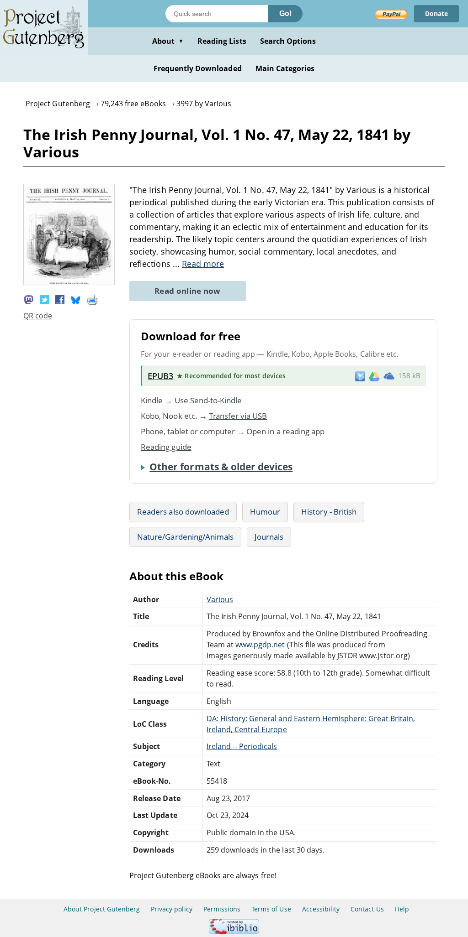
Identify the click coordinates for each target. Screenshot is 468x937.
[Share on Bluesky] (76, 299)
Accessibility (321, 909)
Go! (285, 13)
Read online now (187, 291)
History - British (328, 511)
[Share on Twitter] (44, 299)
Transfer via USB (238, 416)
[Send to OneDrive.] (388, 376)
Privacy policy (171, 909)
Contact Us (367, 909)
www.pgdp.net (260, 645)
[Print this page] (92, 299)
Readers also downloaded (183, 511)
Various (220, 599)
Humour (265, 511)
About (168, 41)
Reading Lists (221, 41)
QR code (37, 316)
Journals (269, 536)
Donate (436, 13)
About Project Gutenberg (102, 909)
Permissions (221, 909)
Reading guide (166, 447)
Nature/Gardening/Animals (185, 536)
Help (402, 909)
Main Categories (285, 68)
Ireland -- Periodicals (242, 746)
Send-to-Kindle (216, 400)
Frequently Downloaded (198, 68)
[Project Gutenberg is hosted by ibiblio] (234, 931)
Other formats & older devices (220, 466)
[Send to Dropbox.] (360, 375)
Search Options (288, 41)
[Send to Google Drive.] (374, 375)
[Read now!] (69, 282)
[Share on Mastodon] (28, 299)
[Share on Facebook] (59, 299)
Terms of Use (271, 909)
